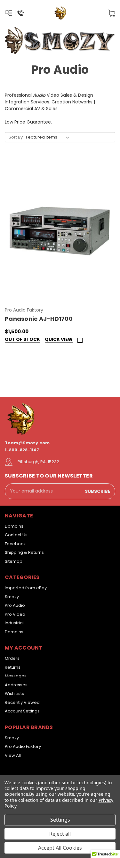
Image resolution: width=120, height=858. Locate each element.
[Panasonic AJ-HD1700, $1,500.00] (60, 230)
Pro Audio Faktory (23, 746)
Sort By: (16, 137)
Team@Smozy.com (27, 443)
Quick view (59, 339)
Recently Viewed (22, 702)
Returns (12, 667)
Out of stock (22, 339)
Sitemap (13, 561)
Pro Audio (15, 605)
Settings (60, 819)
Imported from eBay (26, 588)
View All (13, 755)
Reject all (60, 833)
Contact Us (16, 535)
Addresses (16, 685)
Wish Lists (14, 693)
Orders (12, 658)
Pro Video (15, 614)
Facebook (15, 544)
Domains (14, 526)
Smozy (12, 597)
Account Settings (22, 711)
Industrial (14, 623)
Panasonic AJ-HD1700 (39, 319)
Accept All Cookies (60, 847)
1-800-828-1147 (22, 450)
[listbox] (49, 137)
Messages (16, 676)
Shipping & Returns (24, 552)
